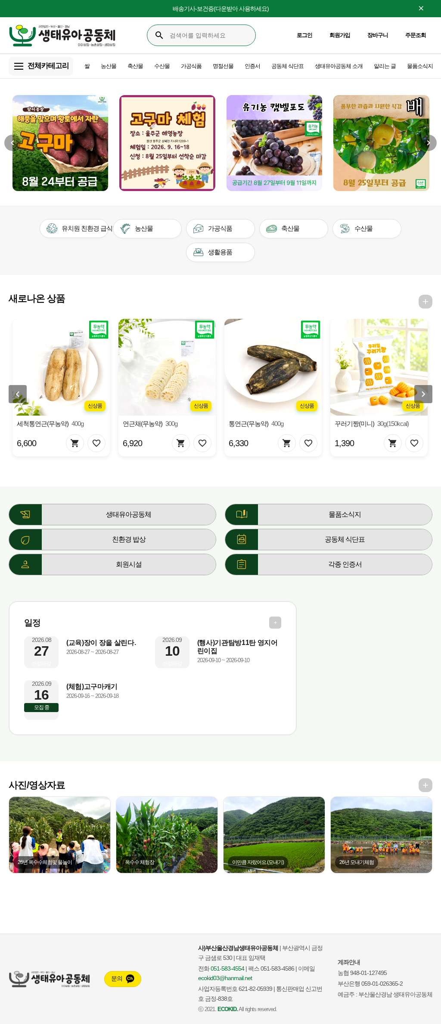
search (159, 35)
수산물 (162, 66)
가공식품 (191, 66)
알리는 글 (385, 66)
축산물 (135, 66)
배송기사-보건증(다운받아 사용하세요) (221, 8)
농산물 (108, 66)
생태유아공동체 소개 (339, 66)
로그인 (304, 35)
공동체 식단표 (287, 66)
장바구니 (377, 35)
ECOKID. (227, 1009)
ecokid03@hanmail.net (225, 978)
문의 (116, 978)
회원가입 (339, 35)
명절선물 (223, 66)
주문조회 (415, 35)
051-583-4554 (227, 968)
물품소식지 (420, 66)
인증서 (252, 66)
